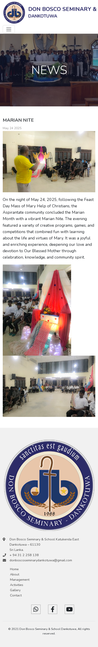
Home (14, 569)
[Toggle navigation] (9, 29)
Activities (16, 585)
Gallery (15, 590)
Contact (16, 595)
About (14, 574)
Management (19, 579)
